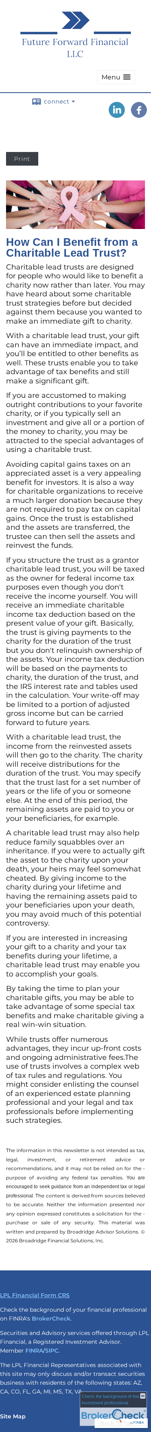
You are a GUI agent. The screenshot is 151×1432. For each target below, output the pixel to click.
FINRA (34, 1350)
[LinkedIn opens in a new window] (117, 115)
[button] (116, 77)
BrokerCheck (51, 1318)
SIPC (51, 1350)
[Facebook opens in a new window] (139, 115)
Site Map (13, 1416)
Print (22, 158)
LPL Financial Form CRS (35, 1295)
